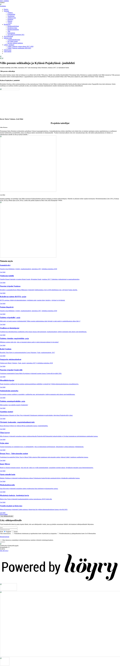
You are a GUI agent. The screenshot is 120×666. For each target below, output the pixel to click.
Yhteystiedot (7, 51)
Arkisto (10, 23)
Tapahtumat (11, 16)
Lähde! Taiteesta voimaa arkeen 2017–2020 (20, 46)
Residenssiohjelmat (13, 26)
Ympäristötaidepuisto (14, 39)
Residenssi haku (12, 28)
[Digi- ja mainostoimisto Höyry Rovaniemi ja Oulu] (60, 582)
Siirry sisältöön (4, 1)
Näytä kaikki (4, 514)
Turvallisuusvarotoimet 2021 (16, 34)
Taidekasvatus (12, 17)
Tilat (9, 31)
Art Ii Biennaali (8, 36)
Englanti (8, 531)
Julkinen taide (8, 38)
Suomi (15, 531)
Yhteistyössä (7, 50)
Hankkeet (10, 19)
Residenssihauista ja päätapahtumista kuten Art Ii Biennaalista (77, 533)
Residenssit (7, 24)
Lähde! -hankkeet (9, 45)
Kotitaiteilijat (11, 14)
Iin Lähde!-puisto (13, 41)
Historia (10, 21)
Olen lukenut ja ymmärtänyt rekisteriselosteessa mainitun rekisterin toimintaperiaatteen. (27, 540)
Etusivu (6, 9)
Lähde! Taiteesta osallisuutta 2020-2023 (19, 48)
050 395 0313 (4, 550)
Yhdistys (10, 12)
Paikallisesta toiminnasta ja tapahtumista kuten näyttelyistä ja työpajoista (35, 533)
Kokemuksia (11, 33)
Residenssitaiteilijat (13, 29)
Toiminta (6, 11)
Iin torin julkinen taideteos (15, 43)
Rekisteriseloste (4, 536)
